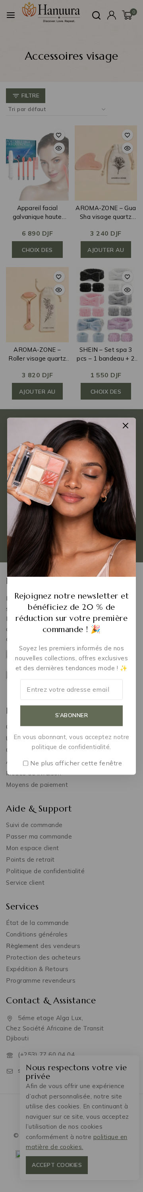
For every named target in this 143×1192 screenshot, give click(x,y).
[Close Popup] (126, 425)
